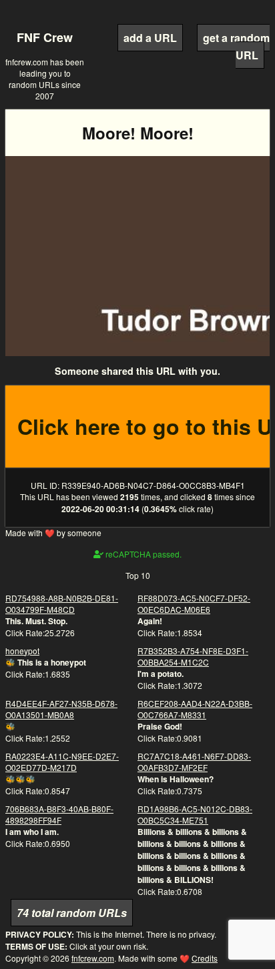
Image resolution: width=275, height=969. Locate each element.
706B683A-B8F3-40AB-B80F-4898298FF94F (59, 814)
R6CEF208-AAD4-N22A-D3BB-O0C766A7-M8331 (195, 709)
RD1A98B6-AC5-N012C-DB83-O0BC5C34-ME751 (195, 814)
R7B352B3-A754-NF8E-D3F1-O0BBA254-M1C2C (193, 656)
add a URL (150, 37)
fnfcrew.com (92, 958)
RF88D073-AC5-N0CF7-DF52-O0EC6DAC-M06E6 (194, 603)
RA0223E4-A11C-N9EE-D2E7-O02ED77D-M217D (62, 761)
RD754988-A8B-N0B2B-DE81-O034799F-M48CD (61, 603)
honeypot (22, 650)
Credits (205, 958)
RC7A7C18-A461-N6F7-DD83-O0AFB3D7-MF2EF (194, 761)
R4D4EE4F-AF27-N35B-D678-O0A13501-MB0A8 (61, 709)
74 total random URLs (72, 912)
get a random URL (236, 46)
